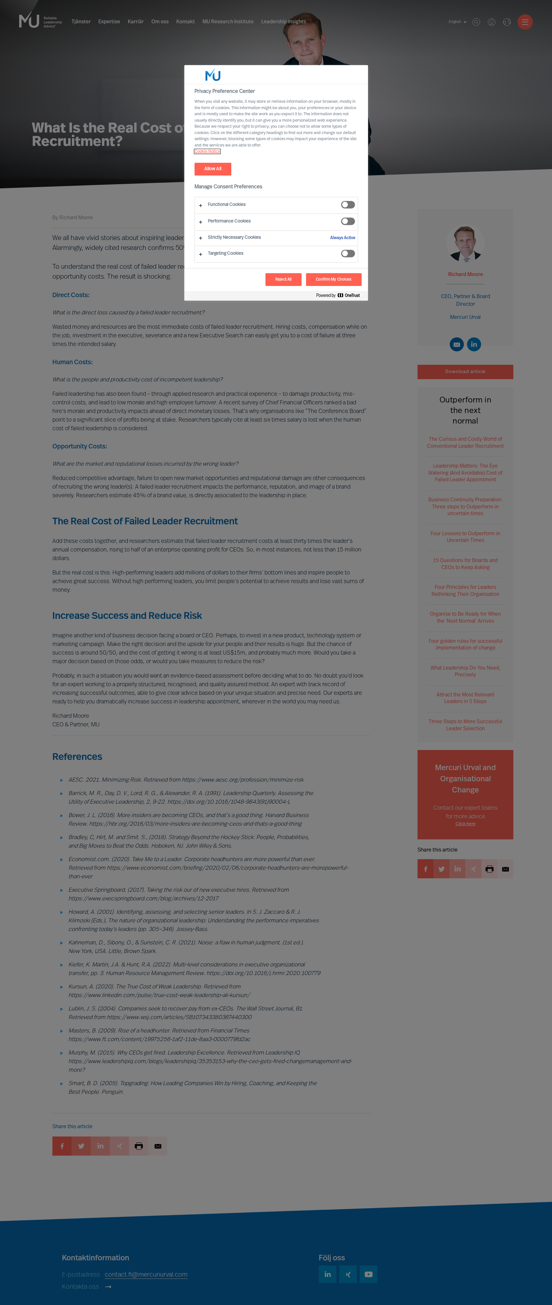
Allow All (212, 169)
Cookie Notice (207, 151)
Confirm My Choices (333, 279)
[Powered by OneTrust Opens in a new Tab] (340, 297)
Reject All (283, 279)
